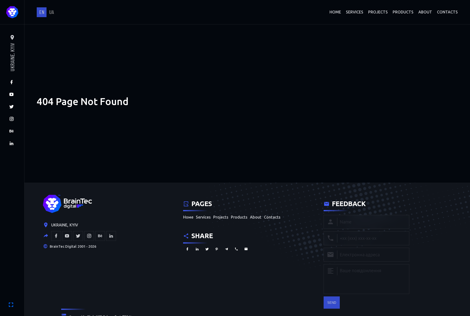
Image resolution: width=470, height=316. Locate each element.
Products (403, 12)
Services (354, 12)
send (331, 302)
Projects (378, 12)
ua (51, 12)
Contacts (447, 12)
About (425, 12)
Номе (335, 12)
